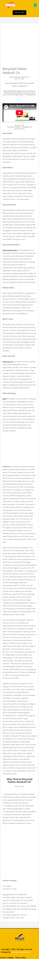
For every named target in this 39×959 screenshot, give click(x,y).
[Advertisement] (19, 46)
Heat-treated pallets (9, 250)
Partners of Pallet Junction (20, 952)
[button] (35, 5)
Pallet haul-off (7, 362)
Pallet (4, 399)
